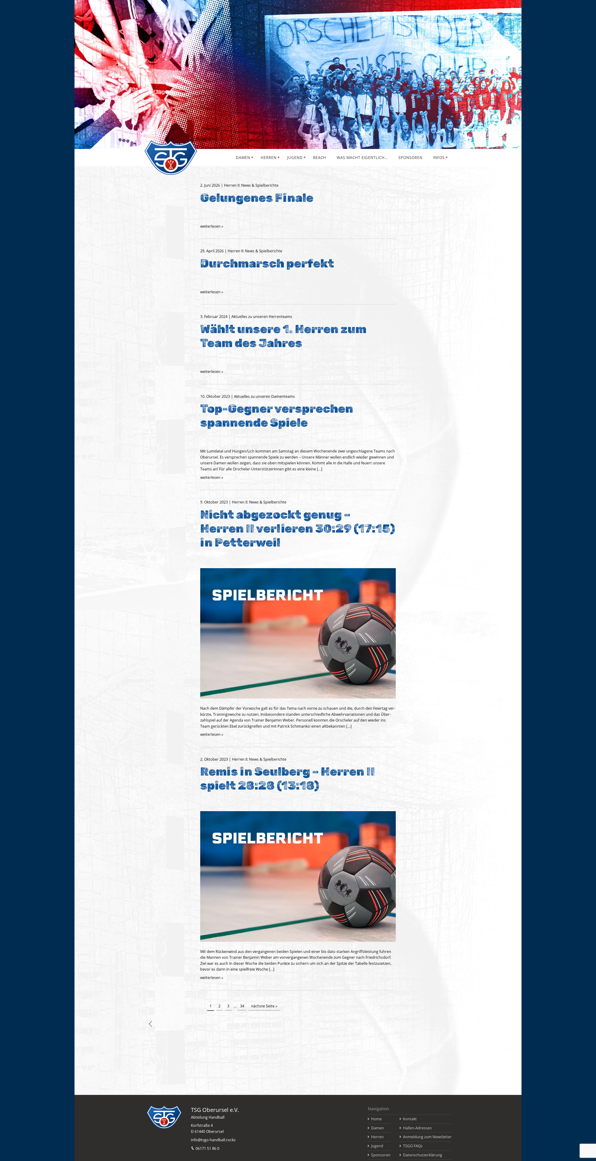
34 (242, 1006)
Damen (243, 157)
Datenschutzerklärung (422, 1155)
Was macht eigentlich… (362, 157)
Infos (439, 157)
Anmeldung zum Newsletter (427, 1136)
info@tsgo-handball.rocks (213, 1139)
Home (376, 1118)
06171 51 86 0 (207, 1148)
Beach (319, 157)
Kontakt (410, 1118)
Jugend (295, 157)
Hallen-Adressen (417, 1128)
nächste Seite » (264, 1006)
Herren (269, 157)
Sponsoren (410, 157)
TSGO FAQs (413, 1145)
